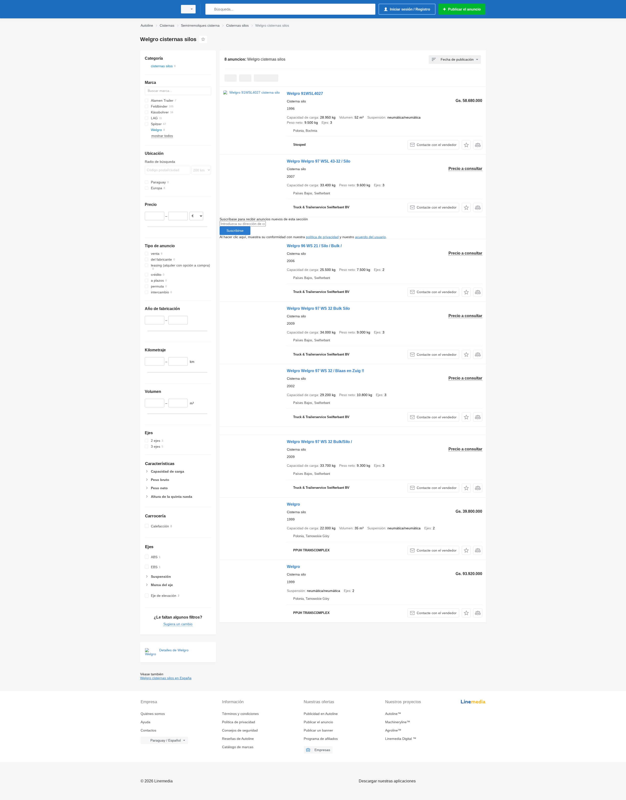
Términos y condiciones (240, 714)
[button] (466, 144)
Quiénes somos (153, 714)
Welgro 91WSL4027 (305, 93)
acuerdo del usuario (370, 237)
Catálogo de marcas (237, 747)
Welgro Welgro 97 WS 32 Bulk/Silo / (319, 442)
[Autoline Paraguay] (158, 9)
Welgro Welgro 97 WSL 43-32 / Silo (318, 161)
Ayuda (145, 722)
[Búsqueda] (210, 9)
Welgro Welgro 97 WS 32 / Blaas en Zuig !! (325, 371)
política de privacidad (322, 237)
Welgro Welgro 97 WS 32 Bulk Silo (318, 308)
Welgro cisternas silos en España (165, 678)
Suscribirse (235, 231)
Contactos (148, 730)
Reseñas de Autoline (238, 739)
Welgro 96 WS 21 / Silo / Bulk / (314, 246)
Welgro (293, 504)
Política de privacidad (238, 722)
